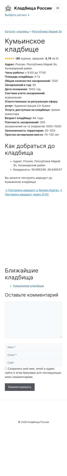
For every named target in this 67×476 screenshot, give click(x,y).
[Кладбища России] (8, 8)
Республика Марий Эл (47, 31)
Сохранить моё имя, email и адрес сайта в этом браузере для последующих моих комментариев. (33, 373)
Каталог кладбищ (17, 31)
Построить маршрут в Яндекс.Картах (32, 190)
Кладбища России (33, 8)
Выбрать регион (16, 15)
